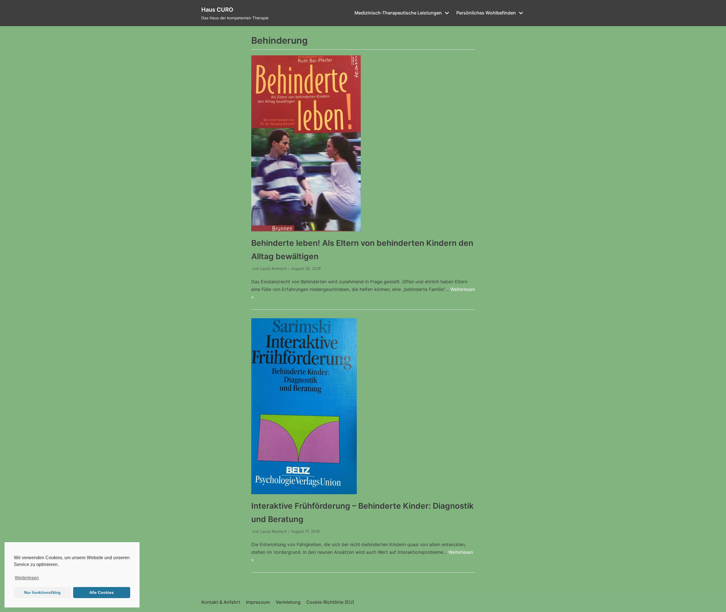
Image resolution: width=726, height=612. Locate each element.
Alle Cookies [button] (101, 592)
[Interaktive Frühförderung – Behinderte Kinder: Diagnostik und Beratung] (304, 492)
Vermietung (288, 602)
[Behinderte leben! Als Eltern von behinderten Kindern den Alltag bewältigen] (306, 229)
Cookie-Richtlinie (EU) (330, 602)
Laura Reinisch (273, 268)
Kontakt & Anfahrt (220, 602)
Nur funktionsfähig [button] (42, 592)
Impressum (258, 602)
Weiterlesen (27, 577)
